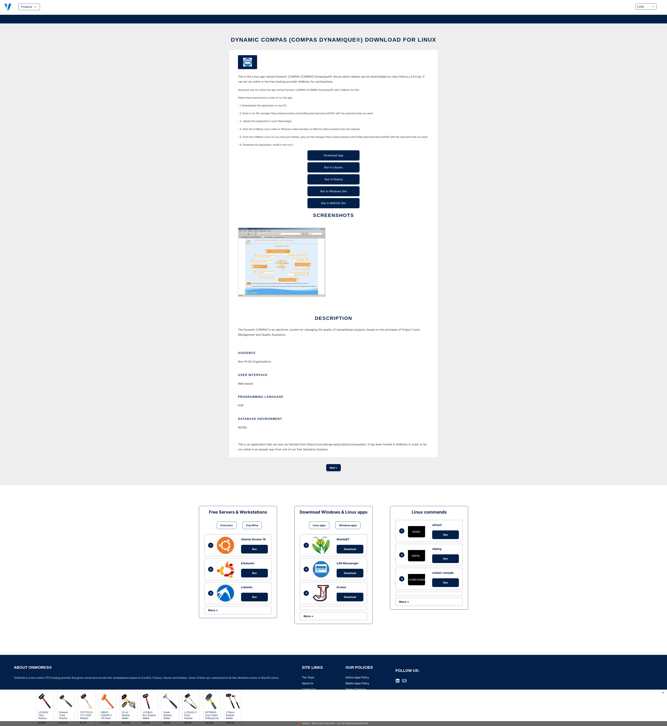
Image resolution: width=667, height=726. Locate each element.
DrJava (341, 587)
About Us (307, 683)
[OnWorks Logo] (8, 7)
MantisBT (343, 539)
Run (254, 549)
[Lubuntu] (226, 593)
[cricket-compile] (417, 578)
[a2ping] (417, 554)
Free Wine (252, 525)
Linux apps (319, 525)
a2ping (436, 549)
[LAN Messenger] (322, 569)
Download (350, 549)
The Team (308, 677)
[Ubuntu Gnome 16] (226, 545)
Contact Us (309, 689)
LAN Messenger (348, 563)
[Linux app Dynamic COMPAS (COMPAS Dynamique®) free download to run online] (247, 62)
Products (26, 6)
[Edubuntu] (226, 569)
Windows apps (348, 525)
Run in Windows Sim (333, 191)
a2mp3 (437, 525)
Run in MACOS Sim (333, 203)
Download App (333, 155)
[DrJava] (322, 593)
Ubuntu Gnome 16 (253, 539)
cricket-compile (443, 572)
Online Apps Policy (357, 677)
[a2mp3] (417, 531)
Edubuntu (247, 563)
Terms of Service (355, 689)
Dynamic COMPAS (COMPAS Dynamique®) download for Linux (333, 40)
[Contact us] (404, 681)
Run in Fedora (334, 179)
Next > (333, 467)
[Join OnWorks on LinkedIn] (398, 681)
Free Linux (226, 525)
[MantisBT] (322, 545)
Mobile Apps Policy (357, 683)
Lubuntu (246, 587)
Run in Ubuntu (333, 167)
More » (213, 610)
